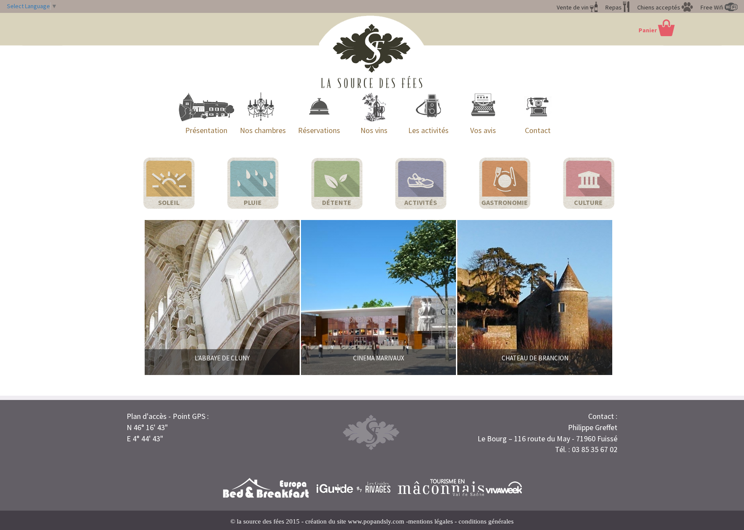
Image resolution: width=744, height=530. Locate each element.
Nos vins (374, 130)
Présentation (206, 130)
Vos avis (483, 130)
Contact (538, 130)
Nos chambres (263, 130)
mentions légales (430, 521)
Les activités (428, 130)
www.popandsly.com (376, 521)
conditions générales (486, 521)
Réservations (319, 130)
